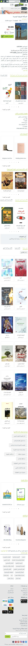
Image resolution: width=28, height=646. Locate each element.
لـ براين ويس (20, 103)
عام (11, 575)
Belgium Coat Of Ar (7, 158)
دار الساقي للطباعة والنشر (19, 441)
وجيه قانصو (20, 337)
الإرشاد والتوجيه (6, 557)
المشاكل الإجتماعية (19, 572)
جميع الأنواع (14, 51)
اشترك (7, 637)
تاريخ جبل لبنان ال (7, 392)
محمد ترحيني (6, 280)
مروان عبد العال (20, 280)
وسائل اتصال (10, 578)
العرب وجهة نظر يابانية (20, 226)
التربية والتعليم (19, 563)
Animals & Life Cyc (7, 505)
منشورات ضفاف (21, 454)
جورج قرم (24, 19)
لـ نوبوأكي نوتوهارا (20, 228)
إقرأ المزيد (25, 71)
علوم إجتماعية (24, 553)
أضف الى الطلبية (8, 36)
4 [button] (11, 107)
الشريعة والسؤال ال (20, 335)
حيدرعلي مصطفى (20, 366)
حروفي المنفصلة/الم (21, 505)
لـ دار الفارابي (24, 252)
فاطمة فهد (7, 337)
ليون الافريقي (7, 421)
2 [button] (16, 107)
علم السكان (18, 578)
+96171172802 (23, 622)
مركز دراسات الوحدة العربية (19, 450)
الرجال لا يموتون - (20, 364)
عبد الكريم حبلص (7, 395)
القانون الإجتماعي (7, 569)
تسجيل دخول (23, 1)
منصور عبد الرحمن (20, 309)
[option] (20, 92)
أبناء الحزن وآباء (7, 307)
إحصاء (23, 557)
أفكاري (20, 307)
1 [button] (18, 107)
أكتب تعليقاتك (23, 239)
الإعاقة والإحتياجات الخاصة (18, 560)
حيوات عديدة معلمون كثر (21, 101)
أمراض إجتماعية (16, 557)
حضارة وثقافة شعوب (19, 575)
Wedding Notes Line (21, 158)
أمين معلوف (6, 423)
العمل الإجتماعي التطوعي (19, 569)
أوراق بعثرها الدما (20, 421)
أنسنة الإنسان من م (7, 278)
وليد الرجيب (6, 366)
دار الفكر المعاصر (21, 459)
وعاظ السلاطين (7, 226)
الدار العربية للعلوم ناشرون (19, 436)
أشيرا (21, 278)
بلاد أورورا (21, 392)
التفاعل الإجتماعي (9, 563)
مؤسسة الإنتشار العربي (20, 468)
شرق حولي (7, 364)
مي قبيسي (20, 395)
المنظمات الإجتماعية (8, 572)
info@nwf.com (23, 624)
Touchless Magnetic (21, 540)
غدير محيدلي (6, 309)
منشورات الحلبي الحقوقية (19, 463)
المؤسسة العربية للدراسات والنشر (18, 445)
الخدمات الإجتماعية (20, 566)
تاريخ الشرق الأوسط (7, 191)
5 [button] (9, 107)
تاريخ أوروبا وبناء (20, 191)
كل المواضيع (4, 551)
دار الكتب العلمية (9, 454)
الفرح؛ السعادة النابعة (7, 101)
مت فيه (7, 335)
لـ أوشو (7, 103)
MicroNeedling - (7, 540)
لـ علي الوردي (7, 228)
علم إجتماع (6, 575)
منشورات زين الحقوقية (20, 472)
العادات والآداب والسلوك (9, 566)
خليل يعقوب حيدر (20, 423)
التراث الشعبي (7, 560)
